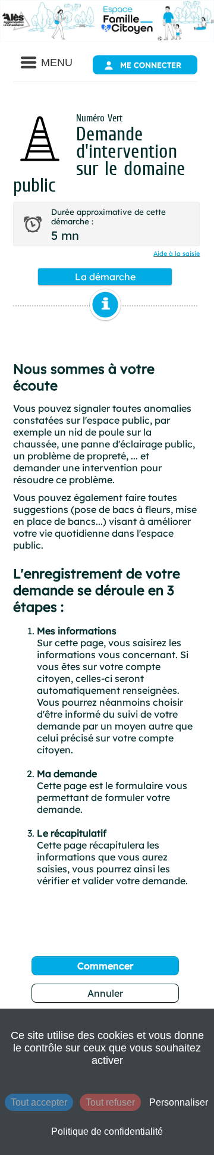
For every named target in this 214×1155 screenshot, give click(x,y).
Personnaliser (178, 1102)
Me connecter (150, 65)
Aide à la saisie (176, 253)
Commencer (105, 966)
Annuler (105, 993)
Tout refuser (110, 1102)
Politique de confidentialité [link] (107, 1131)
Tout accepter (39, 1102)
